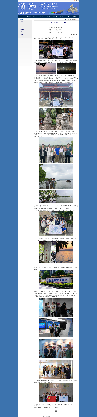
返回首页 (21, 36)
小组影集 (68, 16)
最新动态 (35, 16)
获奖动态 (21, 21)
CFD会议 (21, 34)
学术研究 (41, 16)
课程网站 (55, 16)
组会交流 (21, 31)
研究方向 (48, 16)
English (77, 0)
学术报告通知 (22, 29)
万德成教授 (28, 16)
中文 (74, 0)
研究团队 (61, 16)
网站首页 (21, 16)
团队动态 (21, 26)
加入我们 (75, 16)
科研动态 (21, 24)
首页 (70, 19)
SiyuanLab (46, 416)
